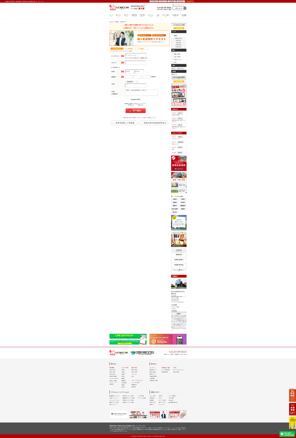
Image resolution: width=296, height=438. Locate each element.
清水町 (183, 202)
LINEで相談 (171, 398)
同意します (131, 105)
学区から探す (112, 374)
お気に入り (163, 1)
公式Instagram (183, 5)
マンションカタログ (113, 378)
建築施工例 (134, 384)
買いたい (118, 15)
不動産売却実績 (153, 376)
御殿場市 (182, 205)
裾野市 (175, 205)
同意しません (141, 105)
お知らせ (161, 396)
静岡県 (175, 35)
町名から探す (112, 372)
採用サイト (152, 404)
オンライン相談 (162, 400)
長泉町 (175, 202)
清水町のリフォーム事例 (128, 402)
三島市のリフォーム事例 (128, 400)
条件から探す (112, 369)
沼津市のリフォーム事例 (128, 396)
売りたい (126, 15)
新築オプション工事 (113, 402)
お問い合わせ (178, 8)
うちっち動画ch (172, 396)
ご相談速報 (152, 378)
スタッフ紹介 (165, 15)
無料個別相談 (165, 372)
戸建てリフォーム (113, 398)
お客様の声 (175, 15)
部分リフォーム (112, 404)
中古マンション (178, 59)
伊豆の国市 (175, 209)
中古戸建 (142, 15)
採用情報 (174, 311)
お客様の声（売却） (154, 380)
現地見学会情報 (112, 376)
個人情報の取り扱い (173, 402)
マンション (151, 15)
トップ (111, 15)
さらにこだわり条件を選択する (179, 78)
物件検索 (154, 1)
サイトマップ (162, 404)
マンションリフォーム (114, 400)
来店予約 (111, 384)
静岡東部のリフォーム (114, 396)
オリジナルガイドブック (178, 369)
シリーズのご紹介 (136, 382)
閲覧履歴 (172, 1)
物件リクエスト (162, 402)
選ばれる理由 (153, 372)
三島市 (183, 199)
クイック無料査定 (166, 369)
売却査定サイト (153, 369)
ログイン (190, 1)
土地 (158, 15)
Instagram (171, 400)
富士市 (175, 212)
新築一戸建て (177, 54)
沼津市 (175, 199)
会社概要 (183, 15)
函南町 (183, 209)
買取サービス (153, 374)
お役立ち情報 (176, 372)
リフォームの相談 (142, 398)
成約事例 (134, 387)
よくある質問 (141, 396)
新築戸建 (134, 15)
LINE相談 (176, 5)
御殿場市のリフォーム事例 (129, 398)
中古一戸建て (177, 56)
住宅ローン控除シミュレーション (113, 381)
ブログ (174, 309)
